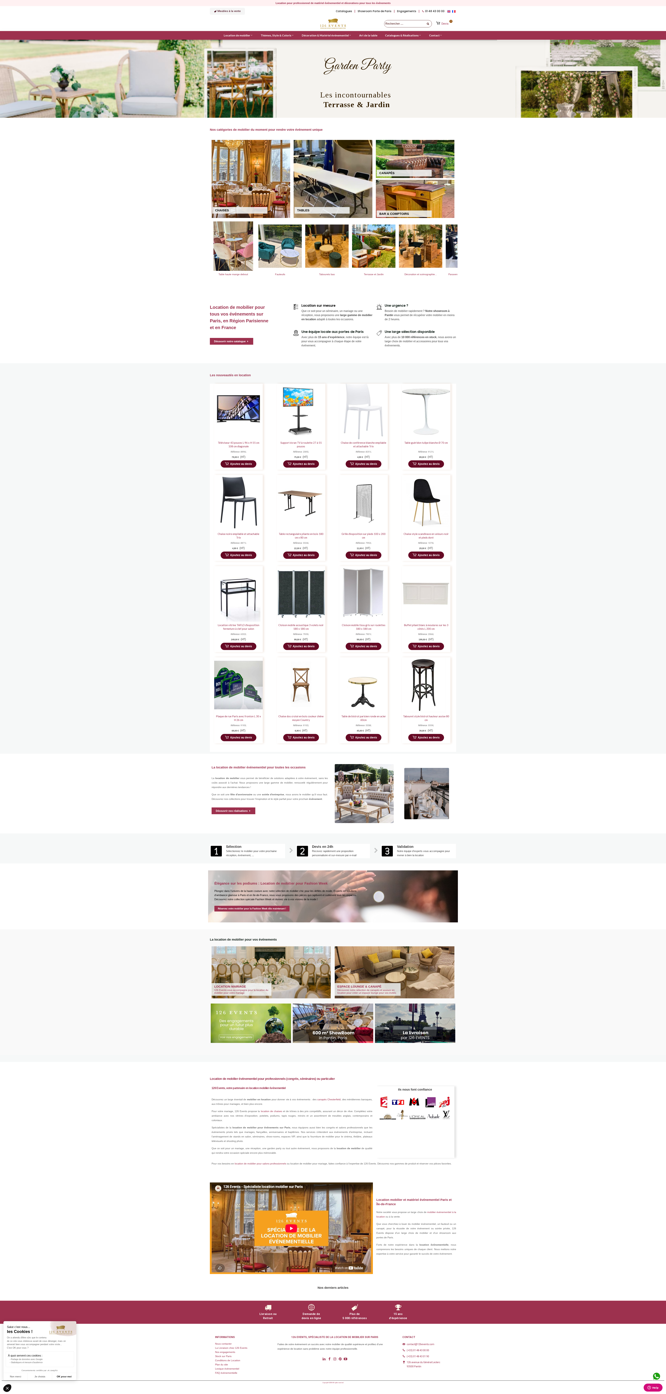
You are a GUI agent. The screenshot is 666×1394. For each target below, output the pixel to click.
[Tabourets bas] (233, 246)
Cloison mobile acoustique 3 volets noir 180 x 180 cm (301, 626)
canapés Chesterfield (329, 1099)
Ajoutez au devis (241, 464)
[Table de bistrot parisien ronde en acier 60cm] (363, 685)
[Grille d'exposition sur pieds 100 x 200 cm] (363, 502)
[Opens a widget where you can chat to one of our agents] (653, 1388)
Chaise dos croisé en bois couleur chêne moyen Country (301, 718)
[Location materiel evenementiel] (420, 246)
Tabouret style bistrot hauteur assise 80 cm (426, 718)
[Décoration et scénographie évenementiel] (327, 246)
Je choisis (40, 1376)
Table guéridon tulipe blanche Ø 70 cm (426, 442)
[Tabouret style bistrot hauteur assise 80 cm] (426, 685)
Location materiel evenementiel (420, 274)
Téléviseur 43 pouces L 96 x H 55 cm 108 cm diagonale (238, 444)
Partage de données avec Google (27, 1359)
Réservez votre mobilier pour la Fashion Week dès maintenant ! (252, 908)
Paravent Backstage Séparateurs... (374, 274)
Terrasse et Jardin (280, 274)
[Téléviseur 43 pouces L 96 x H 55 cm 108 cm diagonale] (238, 411)
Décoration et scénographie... (327, 274)
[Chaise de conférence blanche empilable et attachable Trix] (363, 411)
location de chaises (271, 1111)
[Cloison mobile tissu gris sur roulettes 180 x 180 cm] (363, 594)
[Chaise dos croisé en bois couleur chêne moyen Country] (301, 685)
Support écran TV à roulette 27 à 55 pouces (301, 444)
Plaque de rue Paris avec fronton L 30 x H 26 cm (238, 718)
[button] (227, 11)
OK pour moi (64, 1376)
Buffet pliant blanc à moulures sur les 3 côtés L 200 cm (426, 626)
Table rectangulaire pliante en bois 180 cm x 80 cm (301, 535)
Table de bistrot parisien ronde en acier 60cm (363, 718)
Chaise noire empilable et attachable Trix (238, 535)
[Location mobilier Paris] (333, 23)
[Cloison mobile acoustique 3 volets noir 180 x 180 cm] (301, 594)
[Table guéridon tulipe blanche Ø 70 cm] (426, 411)
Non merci (15, 1376)
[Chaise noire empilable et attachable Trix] (238, 502)
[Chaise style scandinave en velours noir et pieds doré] (426, 502)
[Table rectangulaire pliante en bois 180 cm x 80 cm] (301, 502)
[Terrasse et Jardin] (280, 246)
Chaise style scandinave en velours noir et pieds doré (426, 535)
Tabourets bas (233, 274)
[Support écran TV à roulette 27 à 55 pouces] (301, 411)
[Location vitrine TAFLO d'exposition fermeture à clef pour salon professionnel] (238, 594)
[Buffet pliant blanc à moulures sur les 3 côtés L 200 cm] (426, 594)
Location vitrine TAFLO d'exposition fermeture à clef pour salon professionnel (238, 628)
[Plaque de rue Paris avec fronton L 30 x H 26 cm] (238, 685)
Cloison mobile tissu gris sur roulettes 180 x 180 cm (363, 626)
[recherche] (428, 23)
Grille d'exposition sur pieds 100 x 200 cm (363, 535)
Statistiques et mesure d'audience (27, 1362)
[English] (449, 11)
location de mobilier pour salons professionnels (260, 1163)
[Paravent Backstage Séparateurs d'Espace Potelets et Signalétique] (373, 246)
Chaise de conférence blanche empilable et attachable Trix (363, 444)
